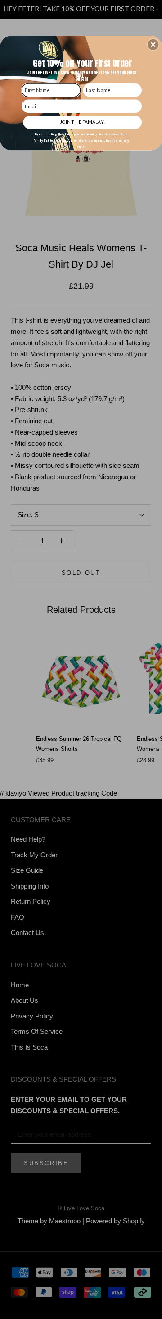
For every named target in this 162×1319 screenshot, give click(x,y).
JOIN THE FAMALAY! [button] (82, 122)
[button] (153, 44)
